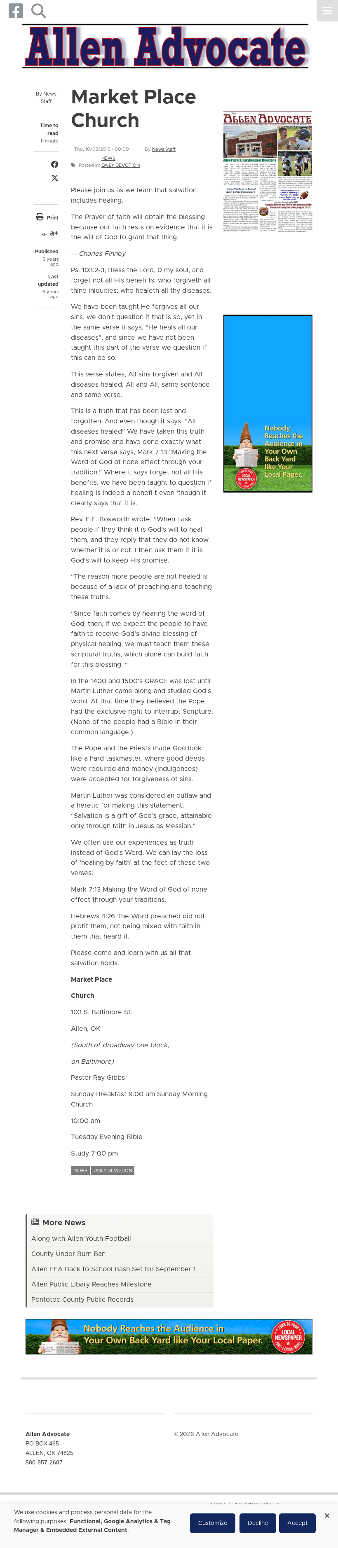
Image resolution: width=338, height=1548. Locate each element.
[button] (38, 11)
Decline (258, 1523)
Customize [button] (212, 1523)
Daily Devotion (120, 165)
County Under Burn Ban (68, 1254)
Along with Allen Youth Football (81, 1238)
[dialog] (169, 1526)
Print (53, 217)
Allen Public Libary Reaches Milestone (91, 1284)
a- (44, 233)
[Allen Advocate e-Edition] (267, 170)
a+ (54, 233)
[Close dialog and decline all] (327, 1513)
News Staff (164, 149)
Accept (297, 1523)
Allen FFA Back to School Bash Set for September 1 (113, 1269)
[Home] (166, 45)
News (108, 158)
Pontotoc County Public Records (82, 1299)
